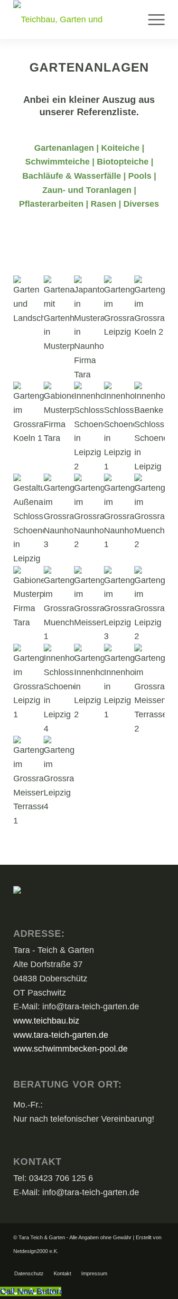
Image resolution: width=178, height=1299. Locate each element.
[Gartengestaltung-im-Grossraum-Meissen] (89, 598)
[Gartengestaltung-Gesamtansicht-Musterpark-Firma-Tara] (28, 300)
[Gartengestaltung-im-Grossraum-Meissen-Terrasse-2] (149, 690)
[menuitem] (152, 19)
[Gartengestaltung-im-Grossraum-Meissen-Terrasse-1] (28, 782)
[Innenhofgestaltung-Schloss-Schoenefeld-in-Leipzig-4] (59, 690)
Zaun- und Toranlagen (86, 190)
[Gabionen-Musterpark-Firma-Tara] (28, 598)
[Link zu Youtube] (157, 1263)
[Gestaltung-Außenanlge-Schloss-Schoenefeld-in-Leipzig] (28, 520)
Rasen (103, 204)
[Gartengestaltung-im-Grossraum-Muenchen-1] (59, 605)
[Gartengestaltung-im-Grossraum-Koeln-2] (149, 307)
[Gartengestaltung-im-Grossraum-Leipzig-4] (59, 775)
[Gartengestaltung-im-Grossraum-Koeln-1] (28, 414)
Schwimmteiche (57, 161)
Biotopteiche (123, 161)
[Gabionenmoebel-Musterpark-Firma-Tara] (59, 414)
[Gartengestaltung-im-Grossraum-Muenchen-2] (149, 513)
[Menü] (152, 19)
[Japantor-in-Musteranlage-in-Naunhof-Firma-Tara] (89, 328)
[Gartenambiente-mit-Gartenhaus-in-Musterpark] (59, 314)
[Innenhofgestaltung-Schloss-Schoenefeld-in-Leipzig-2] (89, 428)
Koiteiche (120, 148)
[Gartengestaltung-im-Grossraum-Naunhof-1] (119, 513)
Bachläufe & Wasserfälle (71, 176)
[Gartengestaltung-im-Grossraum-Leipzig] (119, 307)
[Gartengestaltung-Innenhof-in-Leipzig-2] (89, 683)
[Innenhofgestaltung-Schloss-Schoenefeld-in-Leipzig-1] (119, 428)
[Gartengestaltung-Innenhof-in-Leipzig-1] (119, 683)
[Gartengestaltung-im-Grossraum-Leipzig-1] (28, 683)
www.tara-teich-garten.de (60, 1035)
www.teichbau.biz (46, 1020)
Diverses (141, 204)
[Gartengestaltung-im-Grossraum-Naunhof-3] (59, 513)
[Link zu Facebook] (143, 1263)
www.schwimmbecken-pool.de (70, 1048)
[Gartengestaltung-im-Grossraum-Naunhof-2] (89, 513)
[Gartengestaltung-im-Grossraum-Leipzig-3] (119, 605)
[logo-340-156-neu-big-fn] (73, 19)
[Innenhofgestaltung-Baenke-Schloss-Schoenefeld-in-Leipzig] (149, 428)
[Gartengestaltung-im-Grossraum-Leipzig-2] (149, 605)
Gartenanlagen (64, 148)
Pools (139, 176)
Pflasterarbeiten (51, 204)
